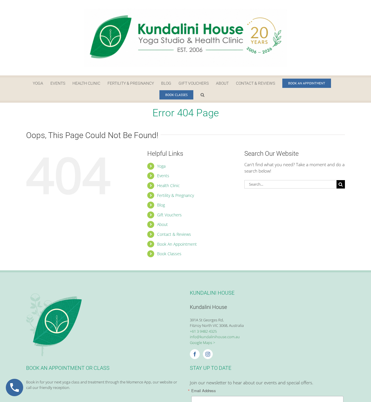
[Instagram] (208, 354)
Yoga (161, 166)
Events (163, 175)
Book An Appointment (177, 244)
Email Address (203, 390)
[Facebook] (195, 354)
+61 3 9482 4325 (203, 331)
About (162, 224)
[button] (202, 95)
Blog (161, 205)
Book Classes (169, 253)
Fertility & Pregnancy (175, 195)
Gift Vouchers (169, 215)
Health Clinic (168, 185)
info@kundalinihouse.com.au (215, 336)
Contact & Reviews (174, 234)
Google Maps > (202, 342)
